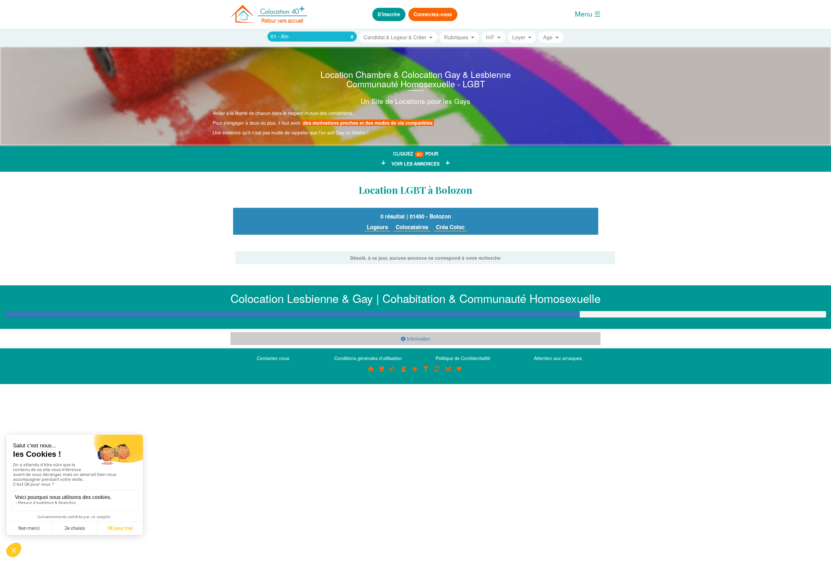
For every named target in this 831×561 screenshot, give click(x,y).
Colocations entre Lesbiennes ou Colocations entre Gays (426, 372)
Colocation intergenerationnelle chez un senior (448, 372)
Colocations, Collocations (370, 372)
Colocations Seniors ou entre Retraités (415, 372)
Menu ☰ (588, 14)
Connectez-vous (433, 14)
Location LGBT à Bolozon (415, 189)
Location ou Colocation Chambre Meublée (381, 372)
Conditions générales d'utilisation (368, 358)
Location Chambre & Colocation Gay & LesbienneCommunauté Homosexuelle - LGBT (415, 79)
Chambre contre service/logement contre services (437, 372)
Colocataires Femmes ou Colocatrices (404, 372)
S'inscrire (389, 14)
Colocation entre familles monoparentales (459, 372)
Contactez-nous (273, 358)
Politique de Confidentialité (463, 358)
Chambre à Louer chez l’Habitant (393, 372)
